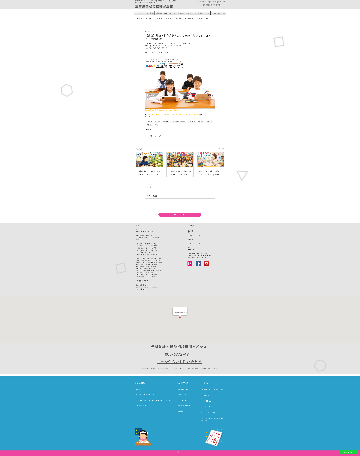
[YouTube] (206, 263)
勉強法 (208, 121)
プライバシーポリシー (163, 368)
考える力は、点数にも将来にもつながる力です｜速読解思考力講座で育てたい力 (210, 173)
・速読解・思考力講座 (183, 405)
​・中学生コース (181, 400)
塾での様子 (149, 18)
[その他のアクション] (213, 31)
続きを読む (209, 18)
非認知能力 (166, 121)
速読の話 (199, 18)
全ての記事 (139, 18)
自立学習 (157, 121)
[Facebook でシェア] (146, 136)
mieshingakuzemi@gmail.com (149, 287)
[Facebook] (198, 263)
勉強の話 (159, 18)
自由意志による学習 (179, 121)
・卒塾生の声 (205, 395)
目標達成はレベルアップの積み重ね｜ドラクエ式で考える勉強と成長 (149, 173)
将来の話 (178, 18)
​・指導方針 (138, 389)
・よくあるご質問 (206, 406)
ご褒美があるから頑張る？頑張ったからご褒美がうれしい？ (180, 173)
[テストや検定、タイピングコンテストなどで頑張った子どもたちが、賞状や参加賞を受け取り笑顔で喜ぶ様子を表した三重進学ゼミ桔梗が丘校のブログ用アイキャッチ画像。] (180, 159)
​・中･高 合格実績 (206, 401)
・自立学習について (140, 405)
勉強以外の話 (189, 18)
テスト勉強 (191, 121)
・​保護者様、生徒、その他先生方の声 (212, 389)
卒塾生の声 (169, 18)
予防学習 (149, 121)
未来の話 (149, 125)
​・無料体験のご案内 (183, 389)
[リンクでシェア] (160, 136)
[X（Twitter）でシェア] (151, 136)
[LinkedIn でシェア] (155, 136)
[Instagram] (190, 263)
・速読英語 (180, 411)
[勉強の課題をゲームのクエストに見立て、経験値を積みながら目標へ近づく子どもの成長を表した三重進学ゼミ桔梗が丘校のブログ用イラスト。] (149, 159)
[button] (222, 18)
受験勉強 (200, 121)
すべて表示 (221, 148)
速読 (156, 125)
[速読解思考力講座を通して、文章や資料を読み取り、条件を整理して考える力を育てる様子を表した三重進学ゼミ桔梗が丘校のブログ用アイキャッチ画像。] (210, 159)
